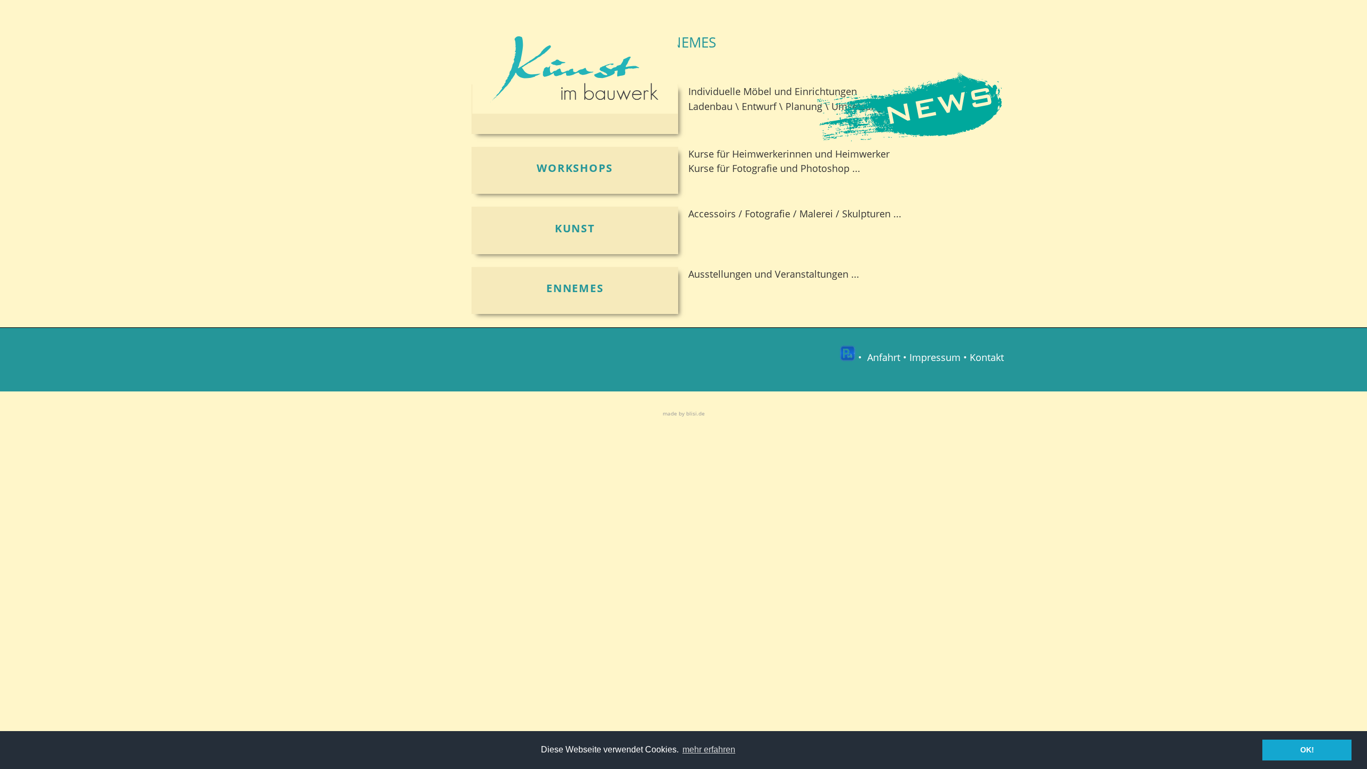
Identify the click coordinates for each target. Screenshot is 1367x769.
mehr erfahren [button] (708, 749)
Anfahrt (883, 357)
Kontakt (987, 357)
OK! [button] (1307, 750)
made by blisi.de (684, 413)
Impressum (935, 357)
